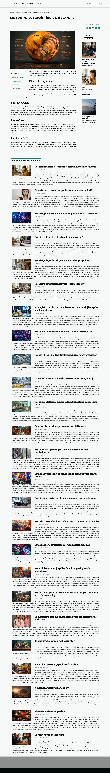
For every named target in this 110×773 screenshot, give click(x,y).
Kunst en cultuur (27, 3)
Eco (15, 3)
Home (12, 12)
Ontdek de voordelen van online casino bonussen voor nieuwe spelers (66, 475)
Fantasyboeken (16, 81)
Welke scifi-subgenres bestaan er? (52, 687)
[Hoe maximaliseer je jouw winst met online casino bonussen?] (89, 77)
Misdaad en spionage (18, 77)
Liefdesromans (16, 88)
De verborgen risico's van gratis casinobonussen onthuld (63, 190)
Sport (8, 3)
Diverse (40, 3)
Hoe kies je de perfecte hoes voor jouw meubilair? (60, 283)
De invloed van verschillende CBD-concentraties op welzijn (64, 378)
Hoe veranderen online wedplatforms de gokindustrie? (88, 62)
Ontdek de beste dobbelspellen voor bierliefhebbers (60, 426)
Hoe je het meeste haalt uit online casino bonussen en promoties (67, 521)
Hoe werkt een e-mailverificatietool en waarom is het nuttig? (66, 354)
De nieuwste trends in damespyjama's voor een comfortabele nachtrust (66, 618)
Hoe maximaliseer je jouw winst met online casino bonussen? (88, 91)
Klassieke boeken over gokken (50, 711)
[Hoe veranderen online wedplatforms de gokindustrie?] (89, 49)
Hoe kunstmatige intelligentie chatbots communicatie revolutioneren (62, 451)
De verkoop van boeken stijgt (49, 734)
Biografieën (15, 85)
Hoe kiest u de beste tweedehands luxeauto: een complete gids (65, 497)
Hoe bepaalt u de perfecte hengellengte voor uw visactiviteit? (89, 119)
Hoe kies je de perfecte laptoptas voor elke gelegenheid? (63, 260)
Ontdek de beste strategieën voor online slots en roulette (63, 544)
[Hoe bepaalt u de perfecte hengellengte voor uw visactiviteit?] (89, 106)
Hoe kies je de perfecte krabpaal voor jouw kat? (59, 236)
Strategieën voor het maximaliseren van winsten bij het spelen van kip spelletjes (67, 309)
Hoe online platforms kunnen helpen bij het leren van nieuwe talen (66, 403)
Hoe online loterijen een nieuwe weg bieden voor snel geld (64, 331)
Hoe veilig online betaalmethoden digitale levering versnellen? (66, 213)
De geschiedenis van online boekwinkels (55, 640)
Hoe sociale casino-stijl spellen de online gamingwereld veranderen (63, 570)
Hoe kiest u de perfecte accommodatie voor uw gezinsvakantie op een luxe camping (66, 594)
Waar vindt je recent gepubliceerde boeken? (57, 664)
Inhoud (16, 73)
